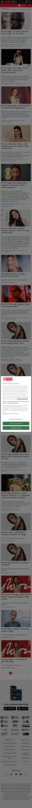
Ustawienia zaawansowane (16, 419)
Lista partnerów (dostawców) (10, 413)
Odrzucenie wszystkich (16, 423)
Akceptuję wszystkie (16, 428)
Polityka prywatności (22, 399)
